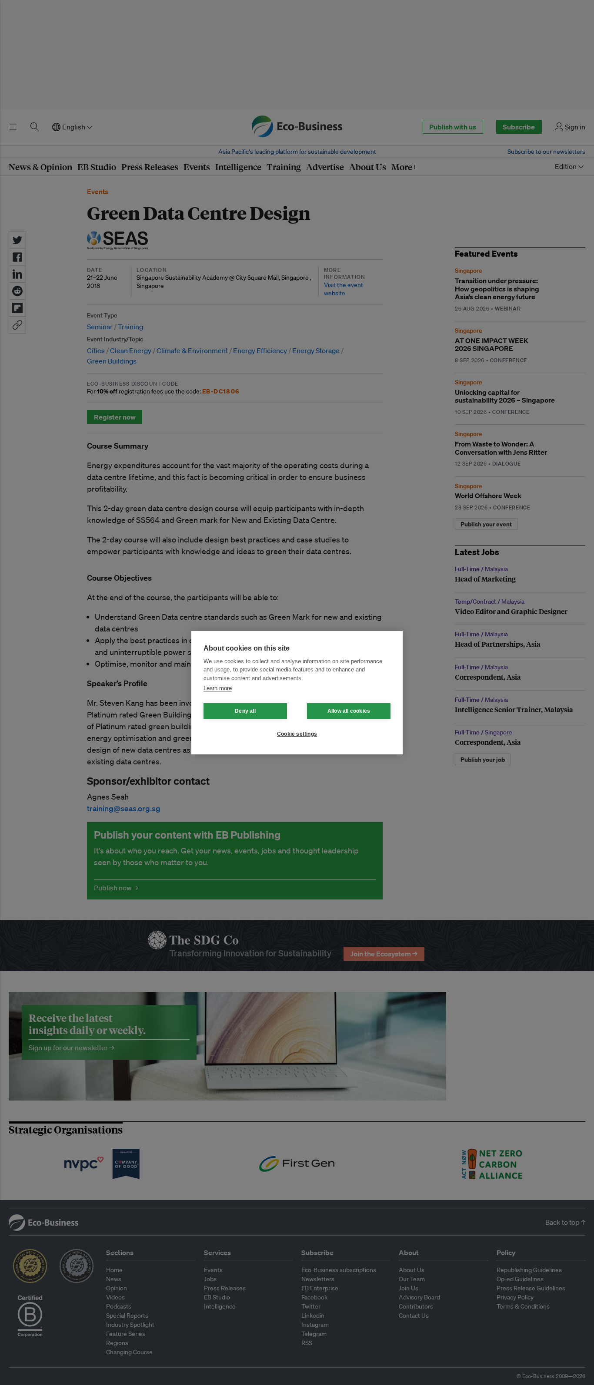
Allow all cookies (348, 711)
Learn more (218, 688)
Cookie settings (297, 734)
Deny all (245, 711)
